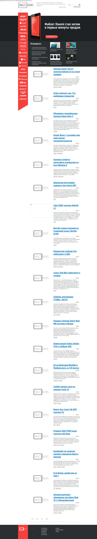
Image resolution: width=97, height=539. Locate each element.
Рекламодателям (59, 529)
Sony (55, 199)
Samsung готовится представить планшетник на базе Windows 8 (66, 162)
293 (32, 519)
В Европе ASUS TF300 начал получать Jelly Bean (65, 432)
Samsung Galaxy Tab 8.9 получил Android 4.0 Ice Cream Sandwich (66, 71)
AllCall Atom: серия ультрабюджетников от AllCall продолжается (39, 63)
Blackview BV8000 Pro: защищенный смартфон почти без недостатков (56, 63)
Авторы (57, 531)
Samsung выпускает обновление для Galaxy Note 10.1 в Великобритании (65, 497)
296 (47, 519)
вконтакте (45, 529)
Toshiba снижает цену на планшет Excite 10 (64, 388)
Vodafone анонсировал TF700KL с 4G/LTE (63, 298)
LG (54, 488)
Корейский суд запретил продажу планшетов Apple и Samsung (65, 454)
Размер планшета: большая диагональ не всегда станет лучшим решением (38, 53)
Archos (55, 107)
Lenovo (55, 245)
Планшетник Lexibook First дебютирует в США (65, 252)
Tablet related (59, 153)
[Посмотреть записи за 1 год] (32, 528)
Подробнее (51, 37)
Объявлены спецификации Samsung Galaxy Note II (65, 115)
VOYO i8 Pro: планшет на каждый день (56, 49)
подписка (45, 528)
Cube (55, 222)
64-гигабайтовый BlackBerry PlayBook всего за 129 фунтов (66, 366)
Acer (54, 424)
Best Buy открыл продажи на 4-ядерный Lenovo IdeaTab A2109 (66, 231)
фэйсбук (44, 531)
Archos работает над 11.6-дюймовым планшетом (64, 94)
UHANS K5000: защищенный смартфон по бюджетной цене (39, 48)
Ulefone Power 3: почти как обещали (71, 62)
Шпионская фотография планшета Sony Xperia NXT (64, 184)
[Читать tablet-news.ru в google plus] (79, 6)
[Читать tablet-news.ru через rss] (74, 6)
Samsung (55, 87)
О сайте (57, 528)
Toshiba (55, 403)
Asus (54, 314)
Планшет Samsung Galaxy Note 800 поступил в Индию (66, 322)
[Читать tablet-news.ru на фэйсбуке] (77, 6)
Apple (55, 290)
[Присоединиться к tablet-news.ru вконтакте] (75, 6)
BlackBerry (56, 380)
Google (55, 153)
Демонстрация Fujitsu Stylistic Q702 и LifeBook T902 (66, 345)
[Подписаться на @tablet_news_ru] (78, 6)
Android (55, 266)
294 (37, 519)
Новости (59, 87)
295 (42, 519)
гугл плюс (45, 534)
